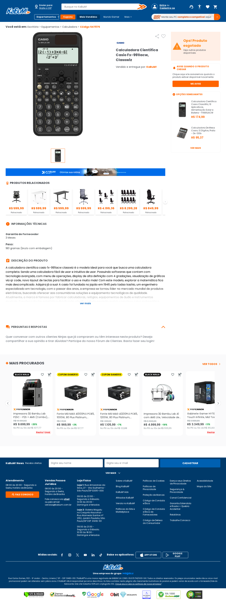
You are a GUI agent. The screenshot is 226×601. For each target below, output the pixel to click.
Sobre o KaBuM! (124, 480)
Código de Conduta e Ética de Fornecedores (154, 511)
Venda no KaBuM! (125, 503)
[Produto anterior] (8, 403)
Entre (163, 5)
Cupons (68, 16)
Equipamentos (51, 27)
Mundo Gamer (111, 16)
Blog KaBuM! (122, 486)
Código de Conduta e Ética (154, 502)
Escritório (34, 27)
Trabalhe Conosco (180, 520)
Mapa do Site (204, 486)
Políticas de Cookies (154, 480)
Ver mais (195, 147)
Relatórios (175, 514)
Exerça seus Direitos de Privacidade (180, 482)
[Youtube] (85, 554)
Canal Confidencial (180, 497)
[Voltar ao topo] (113, 567)
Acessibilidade (205, 480)
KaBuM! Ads (122, 492)
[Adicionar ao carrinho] (49, 374)
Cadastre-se (167, 8)
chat (67, 499)
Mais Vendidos (88, 16)
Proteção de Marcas (154, 494)
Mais (128, 17)
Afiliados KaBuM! (125, 497)
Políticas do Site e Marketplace (125, 510)
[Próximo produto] (218, 403)
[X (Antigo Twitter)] (77, 554)
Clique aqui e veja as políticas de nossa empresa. (138, 584)
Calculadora (70, 27)
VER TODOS (209, 364)
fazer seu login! (143, 341)
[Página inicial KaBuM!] (18, 11)
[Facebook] (62, 554)
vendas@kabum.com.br (58, 504)
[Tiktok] (101, 554)
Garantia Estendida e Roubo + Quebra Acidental (180, 506)
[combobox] (101, 7)
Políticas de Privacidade (149, 488)
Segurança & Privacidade (177, 491)
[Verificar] (34, 594)
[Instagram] (70, 554)
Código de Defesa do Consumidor (152, 522)
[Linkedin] (93, 554)
